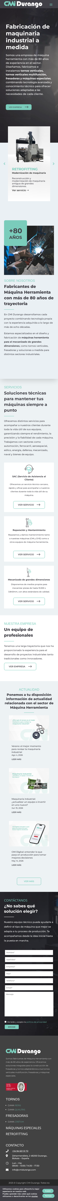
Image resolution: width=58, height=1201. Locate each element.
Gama (14, 1105)
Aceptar (48, 1191)
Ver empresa (15, 107)
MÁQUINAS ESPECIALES (23, 1128)
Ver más (29, 881)
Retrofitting (17, 1134)
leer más (16, 759)
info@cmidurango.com (24, 1169)
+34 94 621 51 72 (20, 1151)
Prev (4, 163)
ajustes (34, 1196)
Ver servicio (19, 190)
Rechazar (48, 1196)
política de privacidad (36, 1022)
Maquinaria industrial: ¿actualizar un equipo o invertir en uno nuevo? (29, 802)
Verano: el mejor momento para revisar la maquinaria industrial (26, 749)
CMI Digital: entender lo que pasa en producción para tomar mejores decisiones (29, 855)
